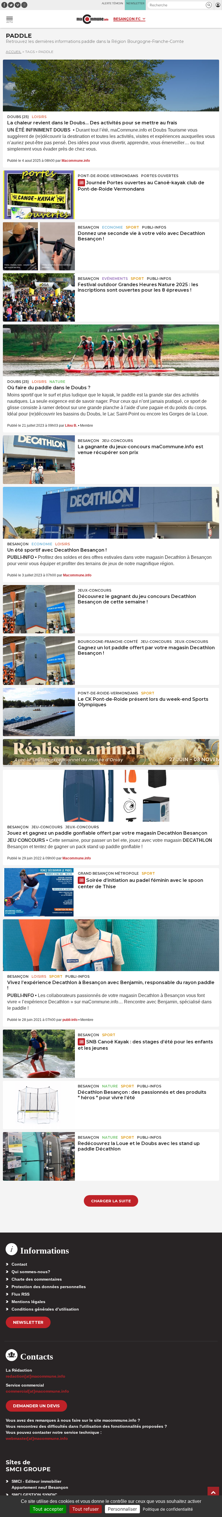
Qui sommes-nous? (31, 1271)
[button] (209, 5)
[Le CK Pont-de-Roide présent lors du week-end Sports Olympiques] (39, 712)
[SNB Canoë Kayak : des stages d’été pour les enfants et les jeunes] (39, 1054)
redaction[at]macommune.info (35, 1376)
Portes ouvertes (159, 176)
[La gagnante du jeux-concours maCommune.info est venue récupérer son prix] (39, 459)
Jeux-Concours (94, 590)
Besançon (88, 227)
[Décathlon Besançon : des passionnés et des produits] (39, 1105)
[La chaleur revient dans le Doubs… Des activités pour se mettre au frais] (111, 85)
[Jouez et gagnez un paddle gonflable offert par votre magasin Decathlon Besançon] (111, 796)
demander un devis (36, 1405)
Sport (132, 227)
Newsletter (28, 1322)
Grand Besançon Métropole (108, 873)
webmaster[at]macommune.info (37, 1438)
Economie (112, 227)
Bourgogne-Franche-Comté (108, 641)
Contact (19, 1264)
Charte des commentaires (37, 1279)
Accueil (13, 52)
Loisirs (39, 117)
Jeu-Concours (117, 440)
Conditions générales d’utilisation (45, 1309)
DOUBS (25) (18, 117)
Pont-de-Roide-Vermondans (108, 176)
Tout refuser (85, 1509)
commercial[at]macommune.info (37, 1391)
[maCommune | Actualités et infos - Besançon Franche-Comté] (92, 19)
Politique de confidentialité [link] (168, 1509)
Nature (57, 381)
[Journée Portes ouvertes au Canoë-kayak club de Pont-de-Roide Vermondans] (39, 194)
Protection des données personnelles (49, 1286)
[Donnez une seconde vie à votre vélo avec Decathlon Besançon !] (39, 246)
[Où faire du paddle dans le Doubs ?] (111, 350)
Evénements (115, 278)
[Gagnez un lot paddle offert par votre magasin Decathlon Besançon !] (39, 660)
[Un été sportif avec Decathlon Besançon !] (111, 513)
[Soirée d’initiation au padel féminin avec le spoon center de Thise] (39, 892)
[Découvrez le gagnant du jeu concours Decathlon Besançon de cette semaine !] (39, 609)
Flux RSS (20, 1294)
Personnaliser (122, 1509)
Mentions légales (28, 1301)
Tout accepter (48, 1509)
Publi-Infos (154, 227)
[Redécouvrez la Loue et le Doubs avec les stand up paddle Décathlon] (39, 1156)
